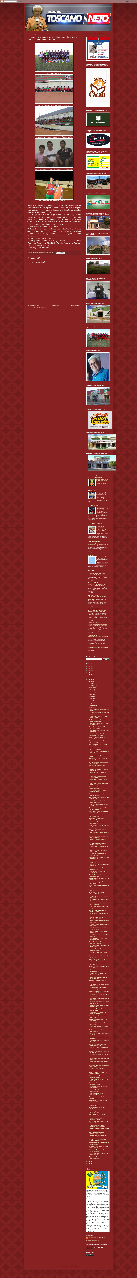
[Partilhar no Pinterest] (64, 253)
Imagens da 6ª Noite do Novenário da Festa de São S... (98, 1090)
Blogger (77, 1266)
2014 (89, 1161)
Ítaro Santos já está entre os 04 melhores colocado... (97, 766)
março (91, 703)
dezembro (92, 683)
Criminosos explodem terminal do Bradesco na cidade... (97, 974)
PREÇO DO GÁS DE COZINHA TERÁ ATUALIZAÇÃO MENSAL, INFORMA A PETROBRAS (97, 612)
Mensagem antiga (75, 305)
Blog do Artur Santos (93, 622)
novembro (92, 685)
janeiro (91, 707)
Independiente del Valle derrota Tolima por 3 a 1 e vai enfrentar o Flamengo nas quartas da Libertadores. (102, 510)
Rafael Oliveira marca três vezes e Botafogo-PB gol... (97, 893)
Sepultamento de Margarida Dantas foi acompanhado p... (99, 992)
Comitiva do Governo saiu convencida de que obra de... (98, 907)
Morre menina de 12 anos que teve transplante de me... (98, 1073)
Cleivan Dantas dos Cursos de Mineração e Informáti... (96, 1133)
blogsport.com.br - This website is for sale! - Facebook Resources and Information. (98, 649)
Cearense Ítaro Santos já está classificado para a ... (96, 815)
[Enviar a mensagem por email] (57, 253)
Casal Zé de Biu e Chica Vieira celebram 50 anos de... (97, 748)
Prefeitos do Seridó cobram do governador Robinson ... (96, 1118)
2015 (89, 681)
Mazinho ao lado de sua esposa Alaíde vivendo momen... (99, 1104)
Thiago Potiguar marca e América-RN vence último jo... (98, 928)
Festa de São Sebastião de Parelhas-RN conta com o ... (98, 1062)
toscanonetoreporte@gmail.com (96, 1237)
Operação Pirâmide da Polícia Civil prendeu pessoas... (98, 939)
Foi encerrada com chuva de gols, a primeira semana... (98, 1076)
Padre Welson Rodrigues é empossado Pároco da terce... (99, 882)
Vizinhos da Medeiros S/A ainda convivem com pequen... (97, 949)
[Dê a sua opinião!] (58, 253)
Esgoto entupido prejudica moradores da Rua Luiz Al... (98, 1157)
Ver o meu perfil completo (92, 1240)
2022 (89, 666)
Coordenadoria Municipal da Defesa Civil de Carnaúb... (98, 808)
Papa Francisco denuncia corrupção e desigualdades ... (98, 1101)
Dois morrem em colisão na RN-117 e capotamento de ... (98, 1055)
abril (90, 701)
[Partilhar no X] (60, 253)
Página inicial (55, 305)
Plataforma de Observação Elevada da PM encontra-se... (99, 1097)
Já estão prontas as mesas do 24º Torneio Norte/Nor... (97, 1140)
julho (90, 694)
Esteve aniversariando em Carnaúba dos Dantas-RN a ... (98, 812)
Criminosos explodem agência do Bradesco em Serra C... (97, 1013)
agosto (91, 692)
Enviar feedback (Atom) (40, 308)
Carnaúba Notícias (93, 595)
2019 (89, 672)
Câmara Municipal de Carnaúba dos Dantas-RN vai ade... (98, 942)
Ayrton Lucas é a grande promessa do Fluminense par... (98, 784)
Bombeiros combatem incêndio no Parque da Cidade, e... (97, 720)
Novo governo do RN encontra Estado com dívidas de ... (98, 1147)
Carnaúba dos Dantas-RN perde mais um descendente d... (98, 836)
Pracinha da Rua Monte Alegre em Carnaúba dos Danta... (97, 918)
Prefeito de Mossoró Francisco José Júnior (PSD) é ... (98, 1136)
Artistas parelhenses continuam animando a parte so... (97, 1115)
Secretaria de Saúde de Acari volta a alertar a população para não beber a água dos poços (98, 638)
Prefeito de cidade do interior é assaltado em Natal (97, 738)
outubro (91, 687)
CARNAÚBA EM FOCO (94, 541)
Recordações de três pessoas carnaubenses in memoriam (97, 1126)
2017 (89, 677)
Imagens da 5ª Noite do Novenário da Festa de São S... (98, 1122)
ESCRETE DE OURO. (93, 505)
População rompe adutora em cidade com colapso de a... (98, 770)
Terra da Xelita (92, 490)
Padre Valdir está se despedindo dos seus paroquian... (98, 724)
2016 (89, 679)
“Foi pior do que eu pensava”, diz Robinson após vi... (97, 1111)
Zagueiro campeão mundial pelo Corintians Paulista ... (97, 1094)
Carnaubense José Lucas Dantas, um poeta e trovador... (98, 911)
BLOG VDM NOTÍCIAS (94, 609)
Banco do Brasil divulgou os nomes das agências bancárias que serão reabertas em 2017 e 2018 (97, 598)
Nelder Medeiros (92, 635)
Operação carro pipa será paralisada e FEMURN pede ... (99, 762)
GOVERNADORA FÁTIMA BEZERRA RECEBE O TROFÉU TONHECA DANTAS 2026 (101, 529)
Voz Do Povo (91, 555)
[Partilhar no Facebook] (62, 253)
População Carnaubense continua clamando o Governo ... (97, 840)
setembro (91, 690)
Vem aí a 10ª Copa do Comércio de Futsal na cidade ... (98, 801)
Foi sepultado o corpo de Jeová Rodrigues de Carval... (97, 819)
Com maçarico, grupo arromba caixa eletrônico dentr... (98, 854)
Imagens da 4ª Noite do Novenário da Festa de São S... (98, 1154)
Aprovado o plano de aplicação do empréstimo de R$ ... (97, 981)
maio (90, 698)
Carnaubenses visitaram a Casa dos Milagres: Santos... (98, 787)
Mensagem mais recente (34, 305)
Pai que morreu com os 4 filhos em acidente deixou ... (98, 851)
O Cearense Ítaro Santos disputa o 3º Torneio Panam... (98, 829)
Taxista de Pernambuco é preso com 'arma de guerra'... (98, 777)
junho (90, 696)
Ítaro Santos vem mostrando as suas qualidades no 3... (98, 791)
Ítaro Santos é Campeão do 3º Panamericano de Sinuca (96, 734)
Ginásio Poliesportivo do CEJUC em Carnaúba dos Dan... (98, 727)
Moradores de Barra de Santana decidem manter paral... (97, 1009)
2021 (89, 668)
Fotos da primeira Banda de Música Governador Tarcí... (98, 978)
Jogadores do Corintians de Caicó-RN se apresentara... (98, 1150)
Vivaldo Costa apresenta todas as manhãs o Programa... (97, 844)
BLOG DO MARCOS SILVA (95, 477)
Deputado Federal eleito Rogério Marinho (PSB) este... (97, 988)
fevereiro (91, 705)
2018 (89, 675)
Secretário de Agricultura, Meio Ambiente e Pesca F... (97, 1083)
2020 (89, 670)
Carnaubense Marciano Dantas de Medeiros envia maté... (98, 1044)
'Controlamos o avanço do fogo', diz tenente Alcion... (98, 1030)
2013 (89, 1163)
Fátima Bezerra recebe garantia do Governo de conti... (98, 745)
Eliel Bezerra (91, 570)
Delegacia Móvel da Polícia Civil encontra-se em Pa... (97, 1069)
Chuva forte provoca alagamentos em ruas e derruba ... (98, 1048)
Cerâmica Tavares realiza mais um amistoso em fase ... (98, 875)
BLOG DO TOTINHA (93, 583)
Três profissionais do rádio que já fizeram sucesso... (97, 903)
